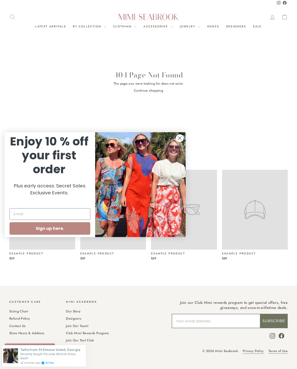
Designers (236, 26)
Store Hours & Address (26, 333)
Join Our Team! (77, 326)
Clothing (123, 26)
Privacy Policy (253, 351)
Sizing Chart (18, 311)
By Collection (88, 26)
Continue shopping (148, 90)
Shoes (213, 26)
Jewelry (188, 26)
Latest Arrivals (50, 26)
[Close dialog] (180, 138)
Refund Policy (19, 318)
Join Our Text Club (80, 340)
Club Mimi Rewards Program (87, 333)
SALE (257, 26)
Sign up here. (50, 228)
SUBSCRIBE (273, 321)
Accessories (156, 26)
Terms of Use (278, 351)
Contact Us (17, 326)
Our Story (73, 311)
